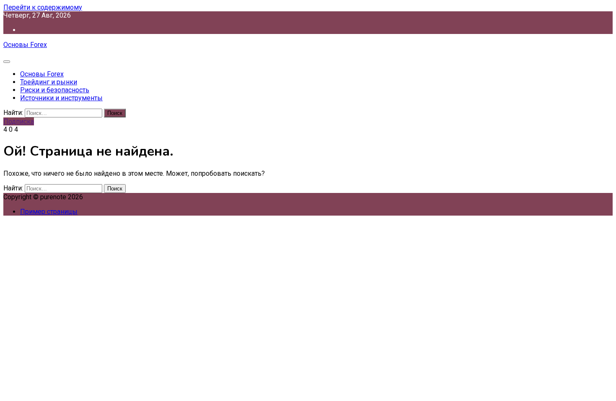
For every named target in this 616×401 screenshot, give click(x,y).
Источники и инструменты (61, 98)
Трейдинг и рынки (48, 82)
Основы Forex (25, 45)
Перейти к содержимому (42, 7)
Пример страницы (49, 212)
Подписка (18, 121)
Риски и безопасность (54, 90)
